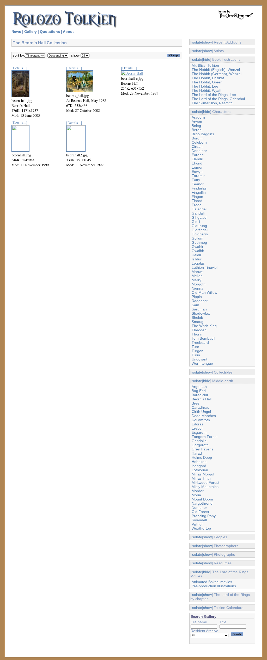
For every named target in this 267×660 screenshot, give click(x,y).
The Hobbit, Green (207, 82)
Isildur (197, 259)
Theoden (199, 330)
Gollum (197, 238)
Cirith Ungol (201, 412)
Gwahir (197, 247)
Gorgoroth (200, 445)
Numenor (199, 507)
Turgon (197, 351)
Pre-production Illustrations (214, 586)
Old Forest (200, 512)
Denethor (199, 151)
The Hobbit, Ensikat (208, 78)
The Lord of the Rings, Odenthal (218, 99)
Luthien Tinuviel (204, 267)
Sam (195, 305)
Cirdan (197, 146)
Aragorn (198, 117)
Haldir (196, 255)
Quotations (50, 31)
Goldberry (200, 234)
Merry (196, 280)
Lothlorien (200, 470)
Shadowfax (201, 313)
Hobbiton (199, 462)
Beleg (196, 126)
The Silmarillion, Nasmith (212, 103)
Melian (197, 276)
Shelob (197, 317)
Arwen (197, 121)
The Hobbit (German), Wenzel (216, 74)
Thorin (197, 334)
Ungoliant (199, 359)
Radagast (200, 301)
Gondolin (199, 441)
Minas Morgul (203, 474)
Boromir (198, 138)
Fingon (197, 196)
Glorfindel (200, 230)
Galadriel (199, 209)
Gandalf (198, 213)
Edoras (197, 424)
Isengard (199, 466)
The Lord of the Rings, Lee (214, 95)
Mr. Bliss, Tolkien (205, 65)
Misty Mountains (205, 487)
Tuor (195, 347)
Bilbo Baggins (203, 134)
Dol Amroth (201, 420)
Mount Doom (202, 499)
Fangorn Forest (204, 437)
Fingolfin (199, 192)
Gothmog (199, 242)
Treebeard (200, 342)
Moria (196, 495)
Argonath (199, 386)
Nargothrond (202, 503)
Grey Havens (202, 449)
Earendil (198, 155)
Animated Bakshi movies (212, 582)
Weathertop (201, 528)
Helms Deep (202, 457)
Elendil (197, 159)
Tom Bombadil (203, 338)
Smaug (197, 322)
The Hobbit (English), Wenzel (216, 70)
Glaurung (199, 226)
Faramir (198, 176)
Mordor (198, 491)
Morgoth (198, 284)
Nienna (197, 288)
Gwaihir (198, 251)
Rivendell (199, 520)
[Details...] (19, 67)
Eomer (197, 167)
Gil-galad (199, 217)
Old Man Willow (204, 292)
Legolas (198, 263)
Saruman (199, 309)
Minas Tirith (201, 478)
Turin (196, 355)
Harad (197, 453)
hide (206, 59)
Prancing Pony (204, 516)
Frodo (197, 205)
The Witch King (204, 326)
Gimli (196, 221)
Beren (197, 130)
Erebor (197, 428)
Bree (195, 403)
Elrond (197, 163)
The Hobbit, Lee (205, 86)
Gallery (30, 31)
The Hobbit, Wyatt (206, 90)
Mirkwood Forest (205, 482)
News (16, 31)
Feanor (198, 184)
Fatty (196, 180)
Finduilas (199, 188)
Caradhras (200, 407)
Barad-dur (200, 395)
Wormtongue (202, 363)
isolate (196, 42)
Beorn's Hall (201, 399)
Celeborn (199, 142)
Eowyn (197, 171)
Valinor (197, 524)
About (68, 31)
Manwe (198, 272)
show (207, 42)
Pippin (197, 297)
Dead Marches (204, 416)
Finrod (197, 201)
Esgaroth (199, 432)
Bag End (199, 391)
